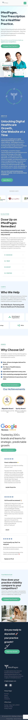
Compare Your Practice (10, 599)
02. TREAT (7, 261)
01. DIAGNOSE (8, 255)
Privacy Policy (9, 718)
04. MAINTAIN (8, 273)
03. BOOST (7, 267)
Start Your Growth (12, 651)
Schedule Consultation (8, 450)
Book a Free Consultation (10, 385)
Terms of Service (18, 718)
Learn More (6, 180)
